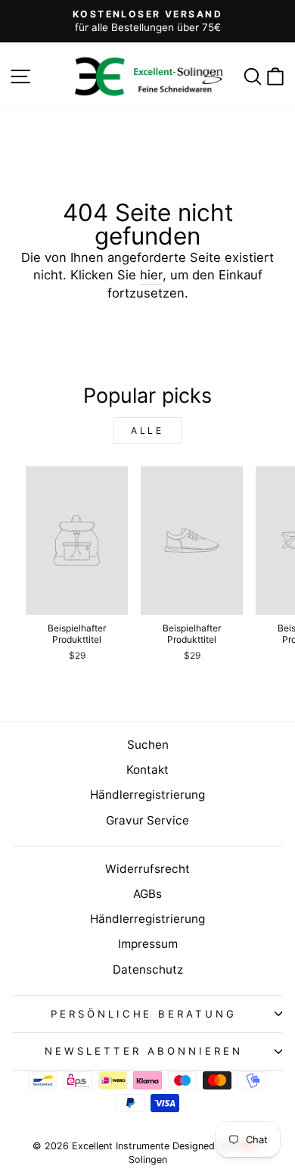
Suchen (148, 744)
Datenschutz (148, 969)
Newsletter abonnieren (143, 1051)
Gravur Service (147, 820)
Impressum (148, 944)
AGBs (147, 894)
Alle (147, 430)
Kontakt (147, 769)
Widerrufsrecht (147, 869)
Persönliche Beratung (144, 1014)
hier (151, 274)
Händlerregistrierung (147, 794)
